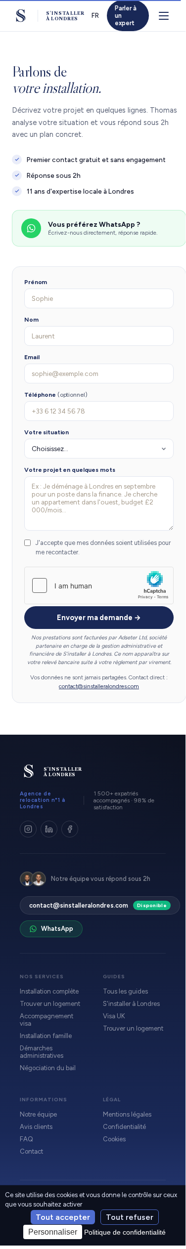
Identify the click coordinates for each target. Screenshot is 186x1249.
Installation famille (46, 1036)
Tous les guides (125, 991)
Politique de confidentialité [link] (125, 1232)
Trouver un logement (50, 1003)
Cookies (114, 1139)
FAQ (26, 1139)
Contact (31, 1151)
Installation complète (49, 991)
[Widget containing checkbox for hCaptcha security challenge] (99, 585)
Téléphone (56, 394)
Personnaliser (52, 1232)
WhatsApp (57, 928)
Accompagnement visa (46, 1019)
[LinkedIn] (49, 829)
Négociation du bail (48, 1068)
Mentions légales (127, 1114)
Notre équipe (38, 1114)
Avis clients (36, 1126)
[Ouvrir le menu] (164, 16)
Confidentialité (124, 1126)
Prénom (35, 282)
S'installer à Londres (131, 1003)
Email (31, 357)
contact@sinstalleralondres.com (99, 686)
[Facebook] (69, 829)
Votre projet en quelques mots (69, 469)
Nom (31, 319)
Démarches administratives (41, 1051)
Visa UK (114, 1016)
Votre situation (46, 432)
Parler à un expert (126, 15)
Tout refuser (129, 1217)
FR (95, 15)
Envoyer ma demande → (99, 617)
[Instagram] (28, 829)
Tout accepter (63, 1217)
